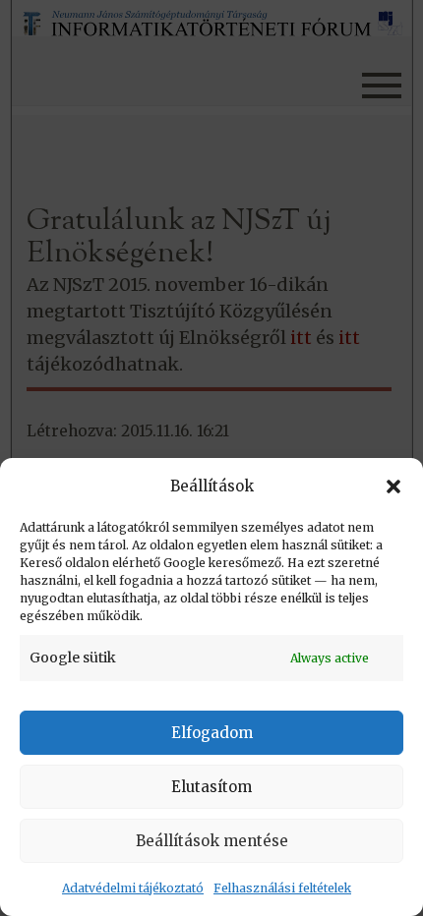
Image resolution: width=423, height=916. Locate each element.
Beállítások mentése (212, 840)
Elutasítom (211, 786)
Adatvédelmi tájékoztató (133, 888)
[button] (393, 486)
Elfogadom (212, 732)
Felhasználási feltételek (282, 888)
